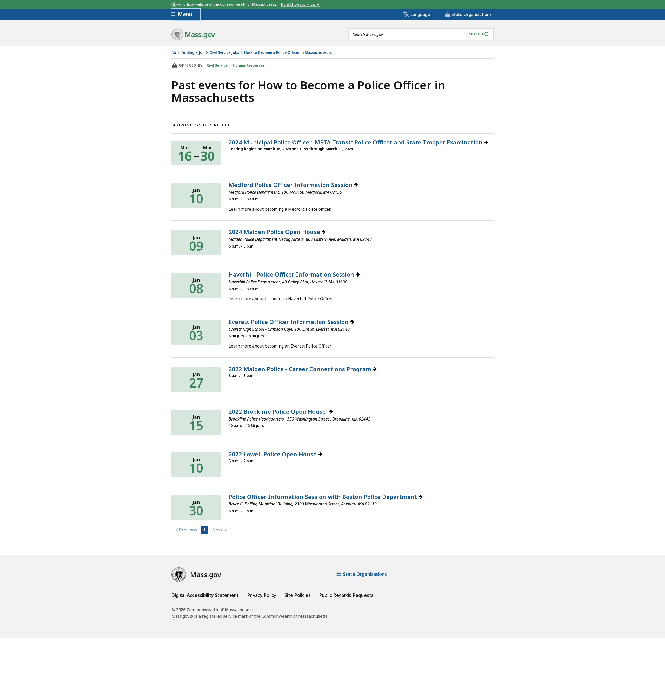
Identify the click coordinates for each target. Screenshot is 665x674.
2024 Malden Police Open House (275, 232)
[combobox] (421, 34)
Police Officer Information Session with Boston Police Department (324, 497)
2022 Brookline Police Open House (279, 411)
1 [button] (204, 530)
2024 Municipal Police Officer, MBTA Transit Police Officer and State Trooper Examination (356, 142)
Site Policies (297, 595)
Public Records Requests (346, 595)
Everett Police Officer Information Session (289, 321)
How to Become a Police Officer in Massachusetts (288, 52)
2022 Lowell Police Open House (273, 454)
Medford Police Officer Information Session (291, 185)
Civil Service (217, 65)
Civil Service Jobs (224, 52)
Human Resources (248, 65)
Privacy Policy (261, 595)
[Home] (174, 52)
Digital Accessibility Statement (205, 595)
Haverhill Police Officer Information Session (292, 274)
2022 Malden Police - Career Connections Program (301, 369)
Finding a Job (192, 52)
